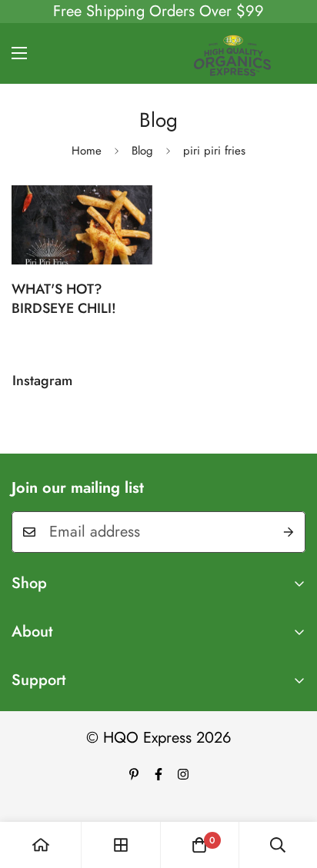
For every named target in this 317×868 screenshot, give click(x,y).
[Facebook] (158, 774)
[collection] (120, 845)
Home (87, 150)
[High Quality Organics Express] (232, 53)
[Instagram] (183, 774)
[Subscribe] (288, 532)
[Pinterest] (134, 774)
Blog (142, 150)
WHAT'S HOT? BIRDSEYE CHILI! (64, 298)
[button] (199, 845)
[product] (41, 845)
